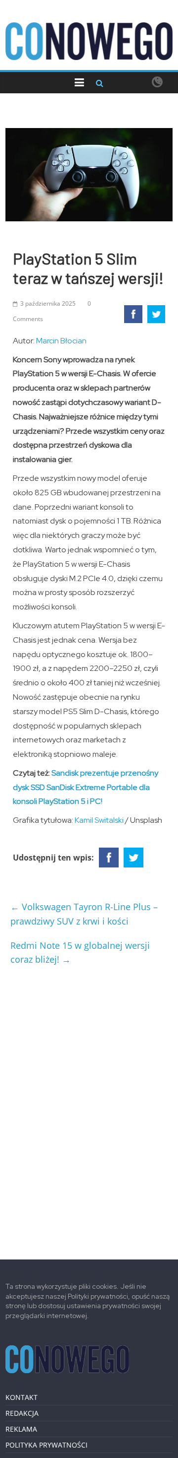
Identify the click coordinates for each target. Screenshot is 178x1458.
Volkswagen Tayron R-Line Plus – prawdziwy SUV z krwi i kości (84, 914)
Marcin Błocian (61, 340)
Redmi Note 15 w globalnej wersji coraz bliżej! (80, 952)
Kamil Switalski (99, 820)
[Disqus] (89, 1109)
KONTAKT (21, 1397)
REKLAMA (21, 1429)
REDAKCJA (22, 1413)
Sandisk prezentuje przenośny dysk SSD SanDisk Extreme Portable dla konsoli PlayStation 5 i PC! (85, 787)
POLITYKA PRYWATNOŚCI (46, 1445)
